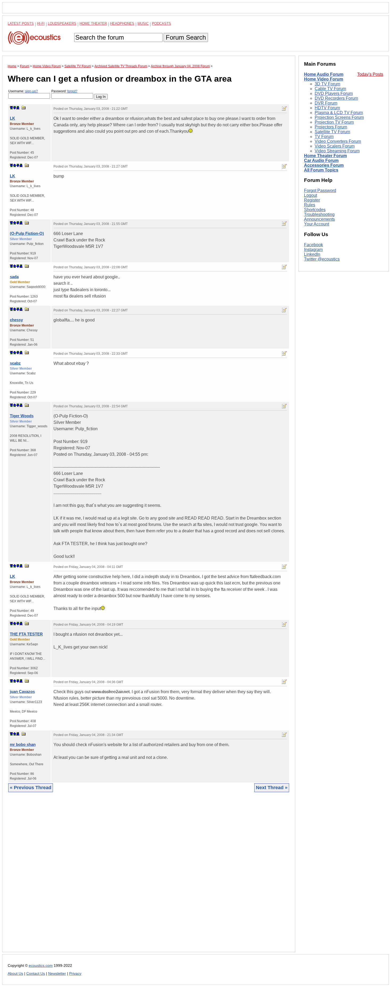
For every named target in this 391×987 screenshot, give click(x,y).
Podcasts (161, 24)
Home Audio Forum (323, 74)
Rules (309, 205)
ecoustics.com (41, 966)
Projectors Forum (331, 127)
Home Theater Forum (325, 155)
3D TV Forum (327, 84)
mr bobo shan (23, 744)
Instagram (313, 249)
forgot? (72, 91)
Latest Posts (21, 24)
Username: (23, 91)
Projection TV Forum (334, 122)
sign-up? (31, 91)
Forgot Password (320, 190)
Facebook (313, 244)
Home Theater (93, 24)
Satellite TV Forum (332, 131)
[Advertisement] (149, 876)
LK (12, 118)
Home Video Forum (323, 79)
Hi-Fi (41, 24)
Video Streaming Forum (337, 151)
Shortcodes (315, 209)
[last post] (17, 107)
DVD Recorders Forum (336, 98)
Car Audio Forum (321, 160)
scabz (15, 363)
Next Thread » (272, 787)
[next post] (14, 107)
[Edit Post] (284, 108)
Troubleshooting (319, 214)
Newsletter (57, 974)
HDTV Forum (327, 108)
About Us (15, 974)
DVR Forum (326, 103)
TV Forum (324, 136)
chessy (16, 319)
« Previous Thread (30, 787)
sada (14, 276)
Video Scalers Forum (335, 146)
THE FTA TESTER (26, 634)
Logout (310, 195)
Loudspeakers (62, 24)
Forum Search (186, 37)
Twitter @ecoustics (322, 259)
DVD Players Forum (334, 93)
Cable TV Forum (330, 88)
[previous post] (14, 165)
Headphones (122, 24)
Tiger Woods (22, 415)
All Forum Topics (321, 170)
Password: (64, 91)
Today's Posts (370, 74)
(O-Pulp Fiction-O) (27, 233)
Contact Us (35, 974)
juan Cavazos (22, 691)
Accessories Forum (324, 165)
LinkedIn (312, 254)
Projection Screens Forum (339, 117)
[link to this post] (23, 107)
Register (312, 200)
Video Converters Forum (338, 141)
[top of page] (11, 107)
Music (143, 24)
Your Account (316, 224)
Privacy (75, 974)
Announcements (319, 219)
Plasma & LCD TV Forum (339, 112)
